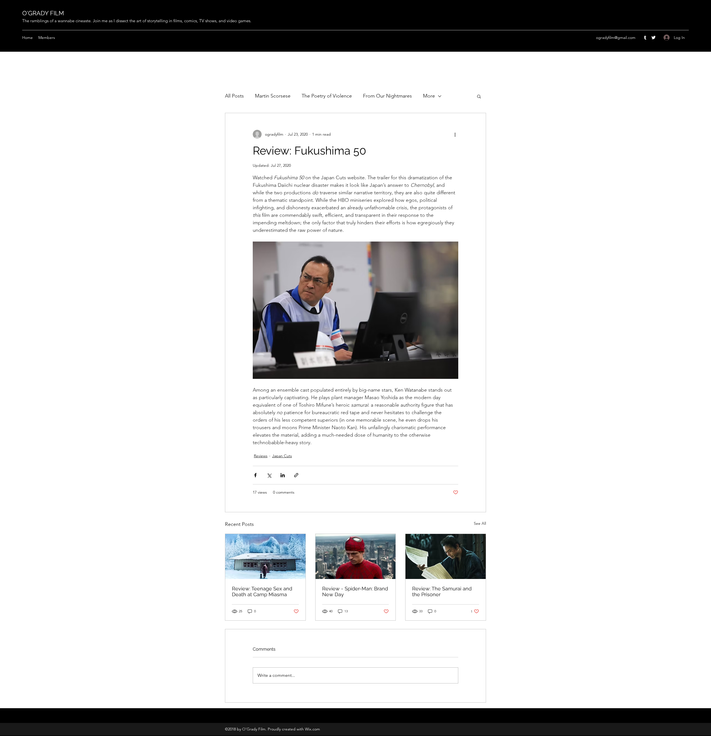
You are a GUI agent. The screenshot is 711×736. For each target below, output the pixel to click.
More (429, 96)
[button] (479, 96)
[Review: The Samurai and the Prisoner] (445, 556)
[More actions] (455, 134)
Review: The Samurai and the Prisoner (442, 591)
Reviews (260, 455)
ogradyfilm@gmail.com (615, 37)
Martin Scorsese (273, 96)
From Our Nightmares (387, 96)
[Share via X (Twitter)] (269, 475)
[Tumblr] (645, 37)
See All (480, 523)
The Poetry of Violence (327, 96)
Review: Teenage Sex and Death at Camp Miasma (262, 591)
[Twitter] (653, 37)
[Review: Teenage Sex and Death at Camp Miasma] (265, 556)
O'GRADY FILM (43, 13)
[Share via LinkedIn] (282, 475)
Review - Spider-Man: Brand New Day (355, 591)
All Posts (234, 96)
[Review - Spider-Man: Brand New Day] (356, 556)
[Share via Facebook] (255, 475)
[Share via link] (296, 475)
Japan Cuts (282, 455)
